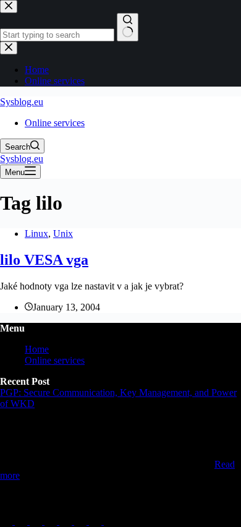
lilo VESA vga (44, 260)
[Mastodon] (37, 521)
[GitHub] (22, 521)
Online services (55, 123)
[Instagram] (66, 521)
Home (37, 349)
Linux (36, 233)
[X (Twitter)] (51, 521)
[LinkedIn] (7, 521)
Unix (63, 233)
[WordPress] (96, 521)
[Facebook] (81, 521)
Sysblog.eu (21, 101)
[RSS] (110, 521)
